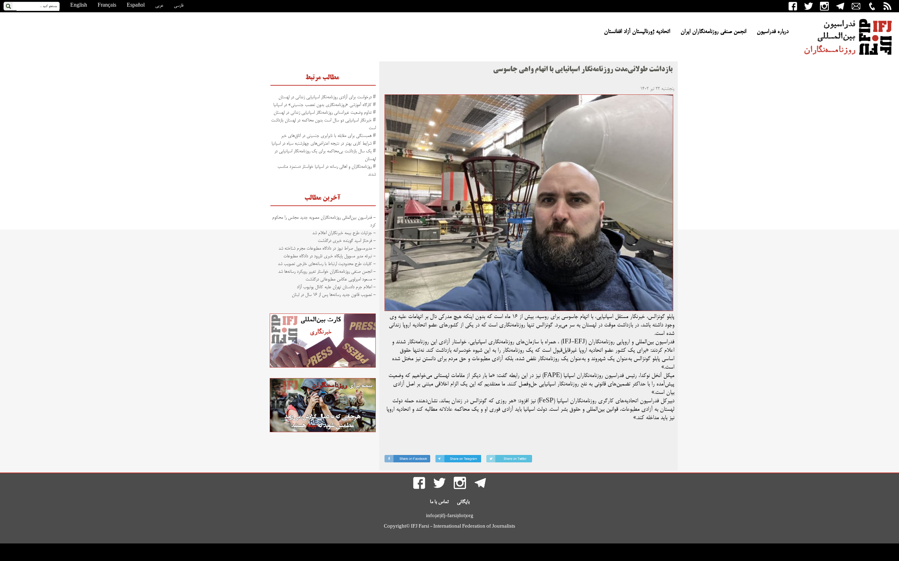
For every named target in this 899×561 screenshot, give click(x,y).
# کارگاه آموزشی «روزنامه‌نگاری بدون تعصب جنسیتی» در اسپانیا (324, 105)
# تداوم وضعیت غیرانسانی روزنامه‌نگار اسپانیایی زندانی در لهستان (325, 113)
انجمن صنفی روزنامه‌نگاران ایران (713, 31)
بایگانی (463, 502)
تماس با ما (439, 502)
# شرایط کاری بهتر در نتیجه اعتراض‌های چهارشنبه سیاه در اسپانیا (323, 143)
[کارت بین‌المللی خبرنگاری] (323, 366)
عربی (159, 5)
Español (136, 5)
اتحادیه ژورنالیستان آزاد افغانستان (637, 31)
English (78, 5)
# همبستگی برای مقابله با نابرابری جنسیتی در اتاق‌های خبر (328, 136)
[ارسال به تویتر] (509, 460)
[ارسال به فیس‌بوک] (407, 460)
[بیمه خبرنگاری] (323, 431)
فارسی (178, 5)
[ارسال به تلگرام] (458, 460)
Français (107, 5)
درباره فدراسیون (772, 31)
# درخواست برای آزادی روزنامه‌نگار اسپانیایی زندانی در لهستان (327, 97)
